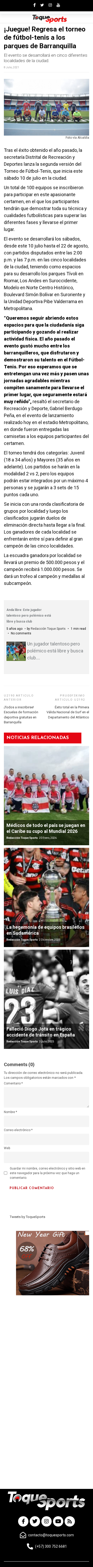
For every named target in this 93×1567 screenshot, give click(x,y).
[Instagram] (46, 1521)
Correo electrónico (18, 1130)
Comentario (13, 1083)
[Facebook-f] (23, 1521)
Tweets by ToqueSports (27, 1217)
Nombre (10, 1112)
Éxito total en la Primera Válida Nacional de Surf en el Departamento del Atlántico (68, 712)
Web (7, 1148)
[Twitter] (35, 1521)
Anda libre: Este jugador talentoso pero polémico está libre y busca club (28, 615)
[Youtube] (58, 1521)
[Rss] (70, 1521)
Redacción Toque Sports (48, 629)
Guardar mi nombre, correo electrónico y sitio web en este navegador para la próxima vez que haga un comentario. (47, 1173)
